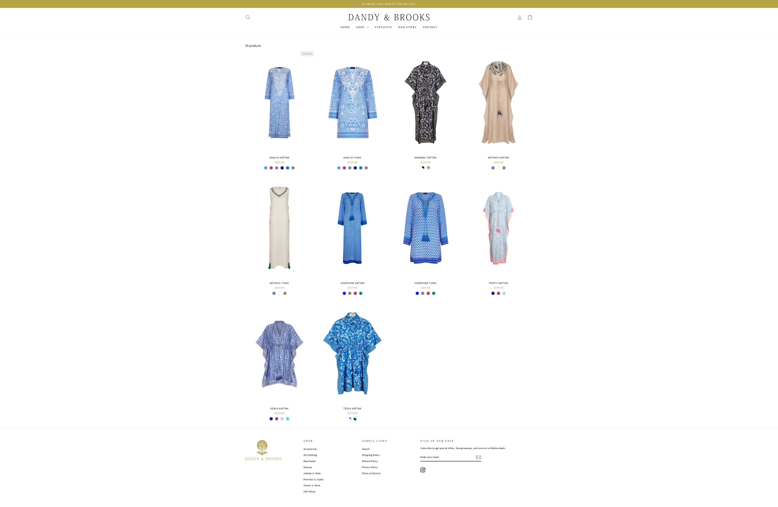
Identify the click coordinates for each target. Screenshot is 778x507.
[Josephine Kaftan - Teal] (361, 293)
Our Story (407, 27)
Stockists (383, 27)
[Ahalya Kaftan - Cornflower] (266, 168)
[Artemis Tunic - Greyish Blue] (274, 293)
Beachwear (310, 461)
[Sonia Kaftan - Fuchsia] (277, 419)
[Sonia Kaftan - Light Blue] (282, 419)
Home (345, 27)
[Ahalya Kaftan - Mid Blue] (288, 168)
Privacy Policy (370, 467)
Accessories (310, 448)
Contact (430, 27)
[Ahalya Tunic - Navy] (355, 168)
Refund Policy (370, 461)
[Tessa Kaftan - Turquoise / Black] (355, 419)
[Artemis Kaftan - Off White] (498, 168)
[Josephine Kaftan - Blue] (344, 293)
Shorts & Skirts (312, 485)
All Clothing (310, 455)
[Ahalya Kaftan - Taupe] (293, 168)
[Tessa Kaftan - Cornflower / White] (350, 419)
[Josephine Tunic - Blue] (417, 293)
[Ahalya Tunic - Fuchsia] (344, 168)
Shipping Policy (371, 455)
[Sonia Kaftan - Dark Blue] (271, 419)
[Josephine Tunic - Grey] (423, 293)
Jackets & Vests (312, 473)
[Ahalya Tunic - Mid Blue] (361, 168)
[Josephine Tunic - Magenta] (428, 293)
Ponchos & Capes (313, 479)
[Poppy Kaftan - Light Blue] (504, 293)
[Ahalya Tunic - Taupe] (366, 168)
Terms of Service (371, 473)
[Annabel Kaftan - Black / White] (423, 168)
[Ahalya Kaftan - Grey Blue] (277, 168)
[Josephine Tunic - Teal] (434, 293)
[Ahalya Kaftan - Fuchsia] (271, 168)
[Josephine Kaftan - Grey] (350, 293)
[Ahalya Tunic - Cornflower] (339, 168)
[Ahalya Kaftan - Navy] (282, 168)
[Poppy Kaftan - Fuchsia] (498, 293)
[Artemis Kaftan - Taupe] (504, 168)
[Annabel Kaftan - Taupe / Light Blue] (428, 168)
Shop (361, 27)
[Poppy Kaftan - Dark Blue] (493, 293)
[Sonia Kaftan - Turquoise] (288, 419)
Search (366, 448)
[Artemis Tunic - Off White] (279, 293)
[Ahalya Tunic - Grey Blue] (350, 168)
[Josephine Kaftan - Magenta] (355, 293)
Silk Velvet (309, 491)
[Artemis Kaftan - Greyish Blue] (493, 168)
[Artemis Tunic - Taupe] (285, 293)
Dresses (308, 467)
